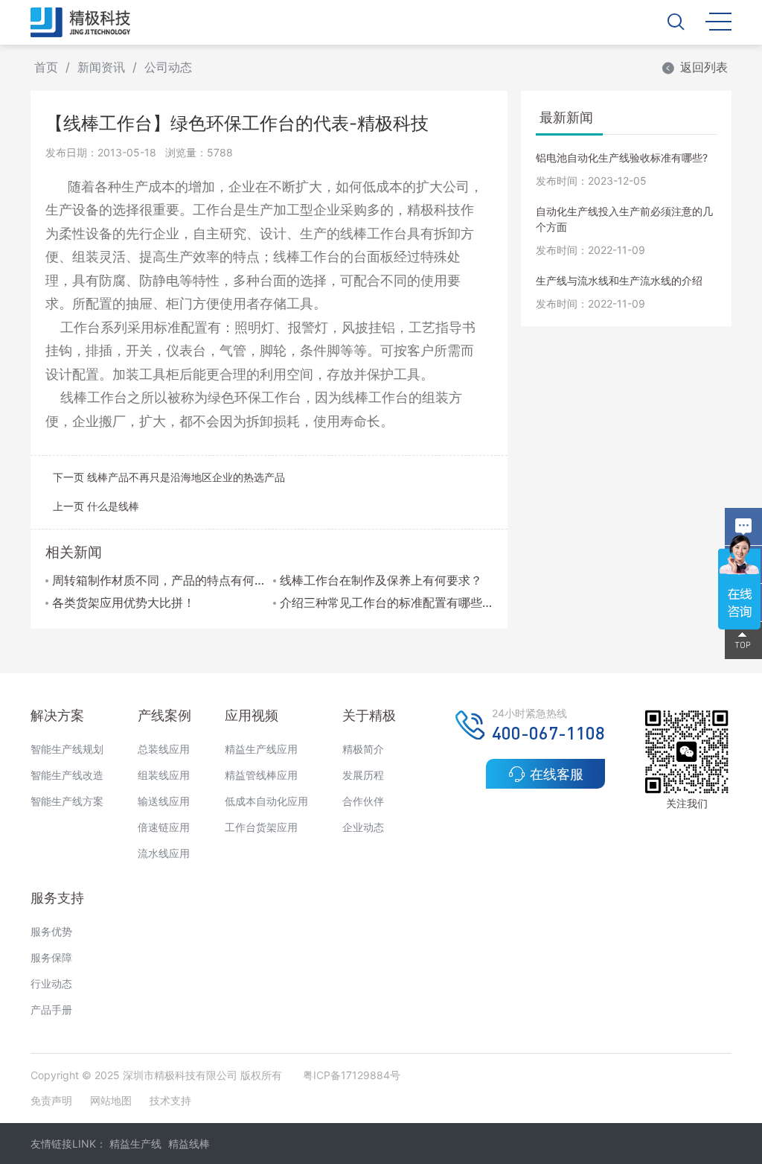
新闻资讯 (101, 67)
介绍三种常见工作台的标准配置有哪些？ (386, 602)
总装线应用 (164, 748)
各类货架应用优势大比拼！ (123, 602)
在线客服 (556, 774)
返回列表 (704, 67)
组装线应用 (164, 775)
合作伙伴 (363, 801)
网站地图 (111, 1100)
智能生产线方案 (67, 801)
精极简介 (363, 748)
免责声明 (53, 1100)
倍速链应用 (164, 827)
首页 (46, 67)
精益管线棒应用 (261, 775)
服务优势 (51, 931)
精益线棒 (189, 1143)
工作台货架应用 (261, 827)
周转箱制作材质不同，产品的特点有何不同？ (158, 580)
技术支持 (170, 1100)
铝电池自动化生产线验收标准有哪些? (622, 157)
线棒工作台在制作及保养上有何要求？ (381, 580)
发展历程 (363, 775)
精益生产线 (135, 1143)
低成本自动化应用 (266, 801)
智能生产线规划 (67, 748)
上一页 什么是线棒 (96, 506)
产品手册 (51, 1009)
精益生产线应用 (261, 748)
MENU (718, 20)
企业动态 (363, 827)
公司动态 (168, 67)
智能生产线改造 (67, 775)
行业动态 (51, 983)
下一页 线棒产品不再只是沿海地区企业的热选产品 (169, 477)
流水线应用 (164, 853)
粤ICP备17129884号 (351, 1075)
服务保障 (51, 957)
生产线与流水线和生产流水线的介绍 (619, 280)
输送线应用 (164, 801)
